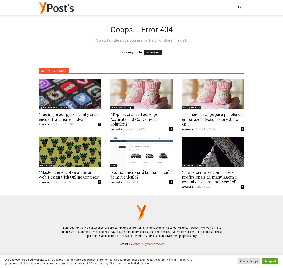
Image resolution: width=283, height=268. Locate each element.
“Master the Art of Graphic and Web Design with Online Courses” (69, 174)
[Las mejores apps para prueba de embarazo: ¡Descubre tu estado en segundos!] (213, 94)
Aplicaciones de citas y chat (53, 107)
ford (113, 165)
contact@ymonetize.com (148, 244)
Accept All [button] (270, 261)
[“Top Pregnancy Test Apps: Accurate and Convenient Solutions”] (141, 94)
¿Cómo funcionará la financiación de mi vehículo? (141, 174)
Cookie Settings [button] (249, 261)
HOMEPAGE (153, 52)
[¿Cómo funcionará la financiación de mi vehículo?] (141, 152)
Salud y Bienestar (191, 107)
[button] (239, 8)
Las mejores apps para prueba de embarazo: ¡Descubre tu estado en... (212, 118)
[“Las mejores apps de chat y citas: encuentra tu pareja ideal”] (70, 94)
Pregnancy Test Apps (122, 107)
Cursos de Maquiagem (194, 165)
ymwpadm (44, 124)
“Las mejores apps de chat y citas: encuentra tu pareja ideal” (69, 116)
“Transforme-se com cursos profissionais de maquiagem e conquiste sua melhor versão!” (209, 176)
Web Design (46, 165)
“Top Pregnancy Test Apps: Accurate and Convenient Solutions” (134, 118)
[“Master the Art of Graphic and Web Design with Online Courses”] (70, 152)
